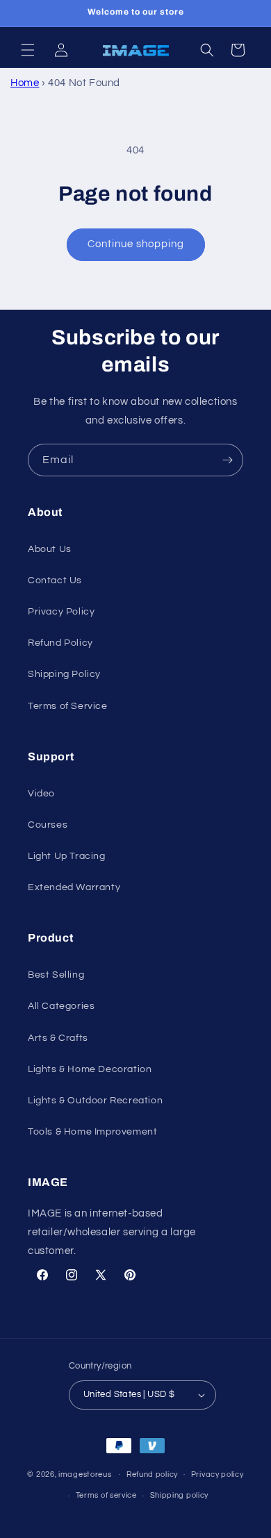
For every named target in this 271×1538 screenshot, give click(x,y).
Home (24, 83)
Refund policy (152, 1474)
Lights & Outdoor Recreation (95, 1100)
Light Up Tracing (67, 856)
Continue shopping (136, 244)
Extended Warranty (74, 887)
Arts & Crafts (58, 1038)
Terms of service (106, 1495)
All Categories (61, 1006)
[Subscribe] (227, 460)
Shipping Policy (64, 674)
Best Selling (56, 975)
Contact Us (55, 580)
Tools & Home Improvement (92, 1132)
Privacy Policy (61, 612)
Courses (47, 825)
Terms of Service (68, 706)
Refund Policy (60, 643)
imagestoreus (84, 1474)
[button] (28, 50)
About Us (50, 549)
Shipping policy (179, 1495)
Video (41, 794)
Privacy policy (217, 1474)
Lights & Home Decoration (89, 1069)
